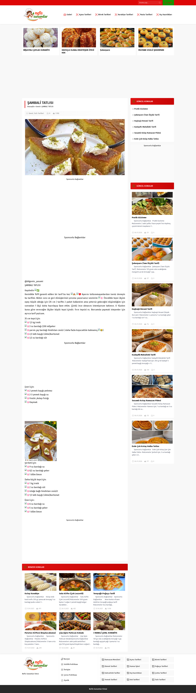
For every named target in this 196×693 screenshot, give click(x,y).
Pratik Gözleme (141, 109)
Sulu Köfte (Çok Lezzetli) (71, 593)
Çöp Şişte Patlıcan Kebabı (71, 633)
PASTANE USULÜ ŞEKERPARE (151, 50)
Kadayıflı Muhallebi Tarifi (145, 127)
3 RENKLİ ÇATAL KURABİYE (105, 633)
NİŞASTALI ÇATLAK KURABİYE (36, 50)
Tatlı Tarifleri (39, 113)
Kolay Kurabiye (32, 593)
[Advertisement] (98, 75)
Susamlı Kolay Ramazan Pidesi (147, 133)
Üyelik (169, 3)
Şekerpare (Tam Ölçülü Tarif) (146, 115)
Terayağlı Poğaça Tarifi (104, 593)
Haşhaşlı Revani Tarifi (143, 121)
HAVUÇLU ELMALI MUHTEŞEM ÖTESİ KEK (78, 51)
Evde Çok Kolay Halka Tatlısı (146, 139)
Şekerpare (105, 50)
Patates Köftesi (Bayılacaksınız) (40, 633)
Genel (38, 106)
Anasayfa (30, 106)
